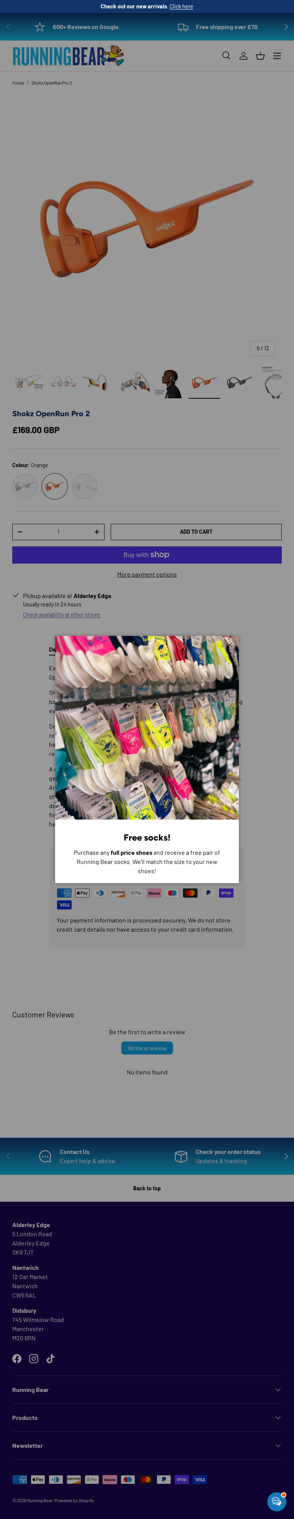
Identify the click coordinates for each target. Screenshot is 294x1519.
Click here (181, 6)
